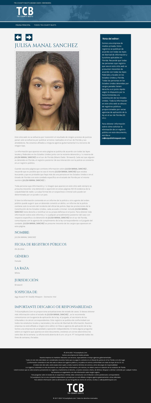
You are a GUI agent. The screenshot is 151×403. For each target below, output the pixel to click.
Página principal (23, 25)
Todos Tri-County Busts (45, 25)
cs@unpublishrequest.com (108, 380)
